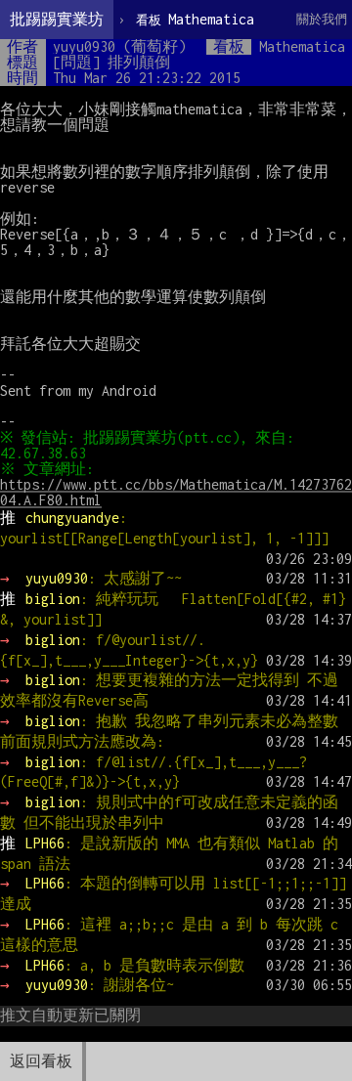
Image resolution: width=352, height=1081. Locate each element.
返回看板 (41, 1061)
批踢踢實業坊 (57, 19)
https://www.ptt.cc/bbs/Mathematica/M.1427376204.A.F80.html (176, 492)
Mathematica (195, 19)
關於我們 (321, 19)
